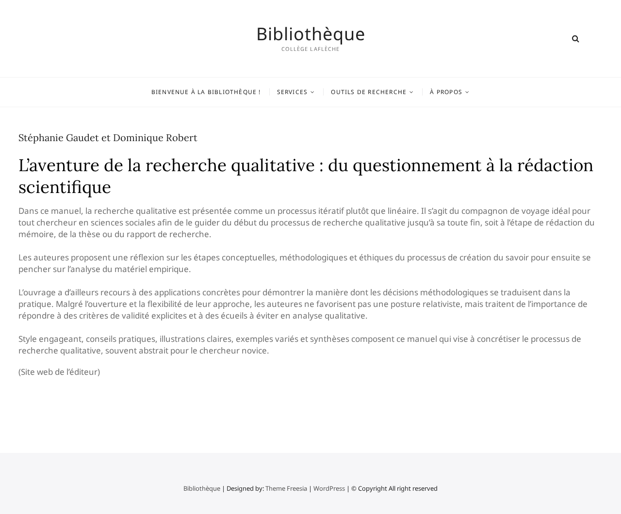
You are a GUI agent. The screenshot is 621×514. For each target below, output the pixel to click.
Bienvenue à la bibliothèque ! (206, 92)
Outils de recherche (369, 92)
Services (292, 92)
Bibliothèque (310, 34)
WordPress (329, 488)
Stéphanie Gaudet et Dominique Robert (107, 137)
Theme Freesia (286, 488)
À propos (446, 92)
